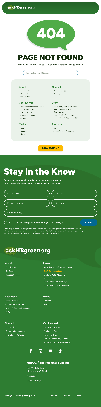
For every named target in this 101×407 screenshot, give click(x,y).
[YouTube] (50, 351)
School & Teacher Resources (17, 308)
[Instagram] (41, 351)
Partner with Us (50, 335)
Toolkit (22, 128)
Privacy (66, 395)
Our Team (24, 94)
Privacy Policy (55, 233)
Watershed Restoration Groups (32, 107)
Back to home (50, 148)
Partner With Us (26, 112)
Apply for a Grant (12, 300)
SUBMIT (89, 222)
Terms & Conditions (41, 233)
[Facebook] (31, 351)
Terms (78, 395)
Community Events (27, 115)
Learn (55, 102)
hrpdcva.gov (32, 376)
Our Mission (25, 97)
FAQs (7, 312)
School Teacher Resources (63, 131)
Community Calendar (14, 304)
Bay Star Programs (27, 110)
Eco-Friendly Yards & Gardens (57, 285)
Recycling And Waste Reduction (65, 118)
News (22, 134)
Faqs (55, 128)
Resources (58, 124)
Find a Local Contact (14, 335)
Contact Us (57, 94)
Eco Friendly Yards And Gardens (65, 107)
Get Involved (26, 102)
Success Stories (26, 91)
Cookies (53, 395)
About (22, 87)
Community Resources (62, 91)
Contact (56, 87)
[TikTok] (60, 351)
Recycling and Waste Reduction (58, 267)
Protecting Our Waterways (63, 115)
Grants (23, 118)
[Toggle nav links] (92, 8)
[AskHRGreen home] (22, 7)
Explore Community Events (56, 339)
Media (22, 124)
